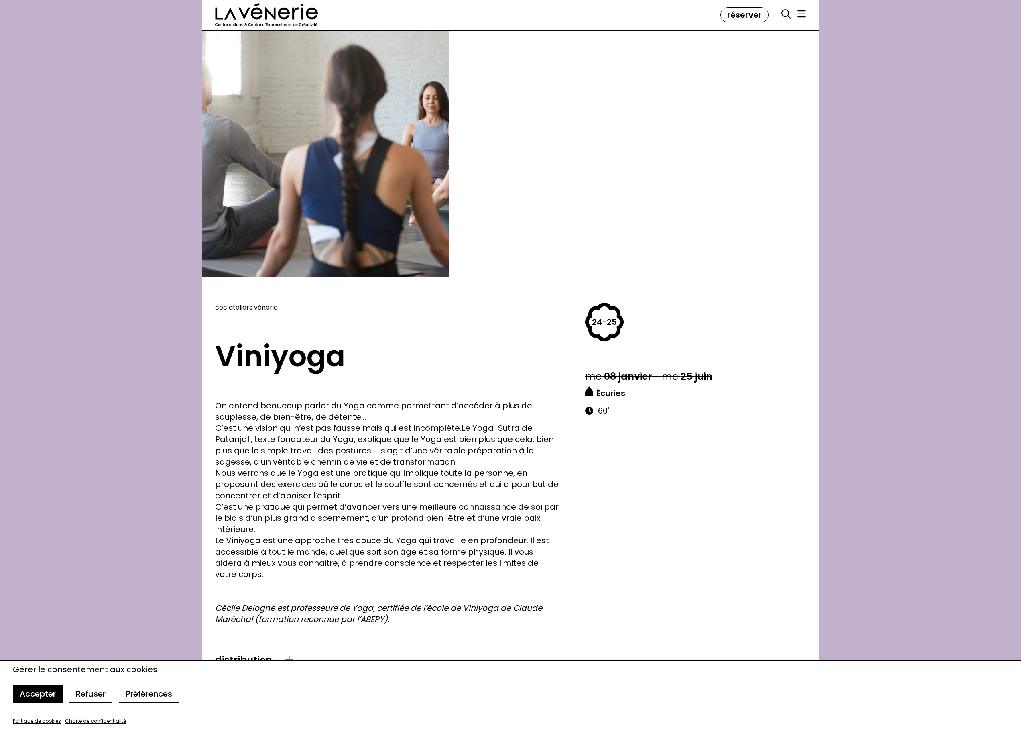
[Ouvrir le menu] (801, 14)
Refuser (91, 693)
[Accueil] (266, 15)
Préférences (149, 693)
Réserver (744, 14)
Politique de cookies (37, 721)
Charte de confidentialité (95, 721)
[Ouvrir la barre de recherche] (786, 14)
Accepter (38, 693)
